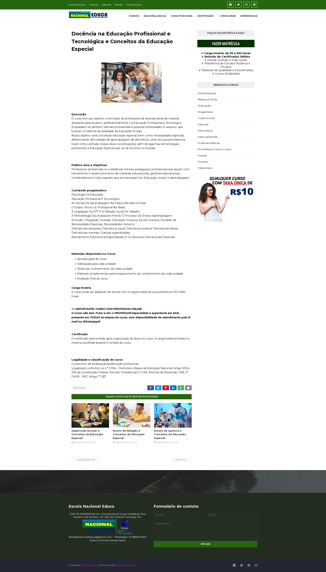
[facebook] (231, 5)
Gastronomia (207, 118)
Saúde (203, 155)
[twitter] (238, 5)
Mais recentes (86, 459)
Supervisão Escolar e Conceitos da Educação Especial (87, 434)
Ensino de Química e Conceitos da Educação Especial (170, 434)
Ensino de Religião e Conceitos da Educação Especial (129, 434)
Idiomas (203, 124)
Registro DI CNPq (107, 543)
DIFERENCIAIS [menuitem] (248, 16)
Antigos (180, 459)
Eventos (94, 4)
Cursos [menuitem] (134, 16)
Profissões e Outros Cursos (215, 149)
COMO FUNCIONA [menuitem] (181, 16)
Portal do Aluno (77, 4)
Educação (79, 387)
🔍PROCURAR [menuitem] (227, 16)
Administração (207, 93)
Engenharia (206, 111)
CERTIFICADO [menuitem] (205, 16)
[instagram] (246, 5)
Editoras (106, 4)
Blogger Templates (125, 565)
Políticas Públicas (209, 143)
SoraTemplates (89, 565)
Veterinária (205, 167)
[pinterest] (254, 5)
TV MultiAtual (133, 4)
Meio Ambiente (208, 136)
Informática (206, 130)
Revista (119, 4)
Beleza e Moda (208, 99)
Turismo (203, 161)
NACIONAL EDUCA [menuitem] (155, 16)
